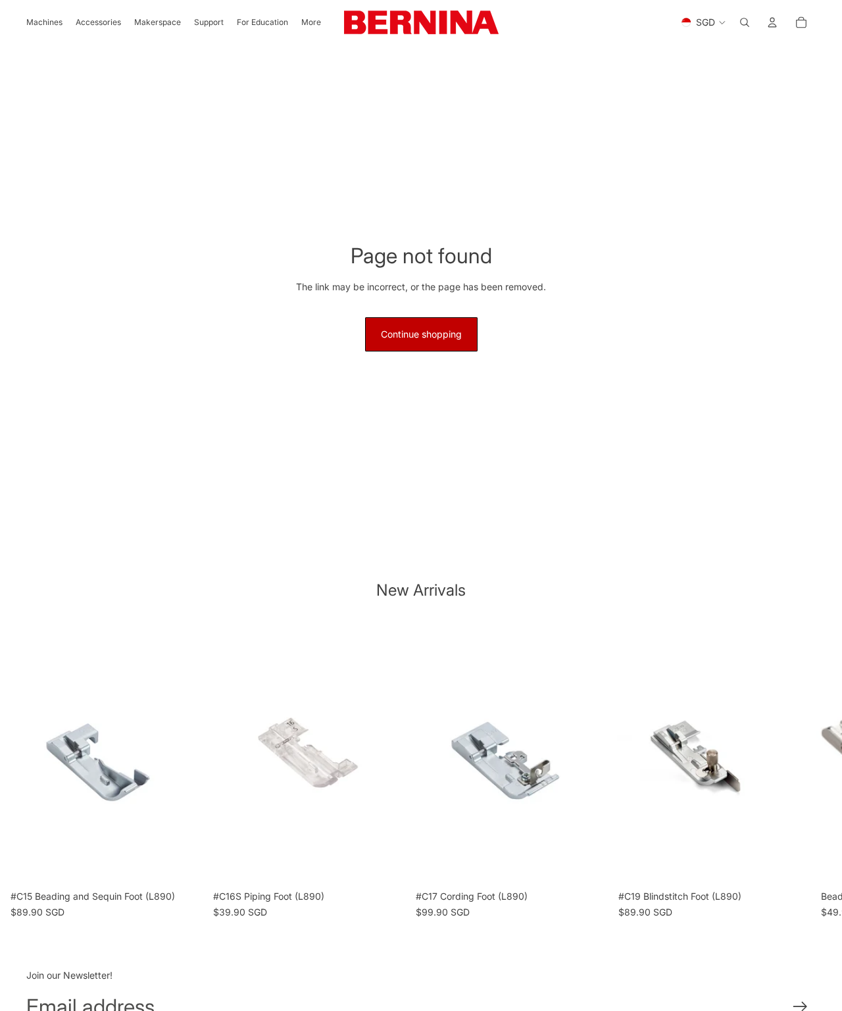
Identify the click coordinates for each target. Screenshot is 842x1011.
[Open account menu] (772, 22)
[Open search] (744, 22)
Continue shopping (421, 334)
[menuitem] (311, 22)
